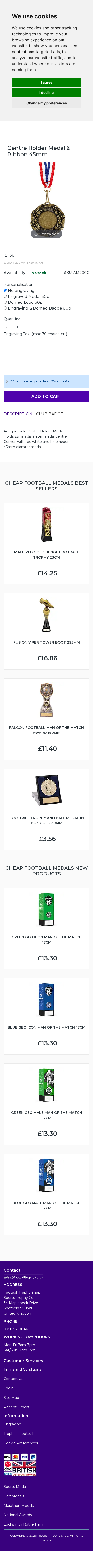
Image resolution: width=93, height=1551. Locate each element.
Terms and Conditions (22, 1369)
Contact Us (13, 1379)
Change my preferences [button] (46, 103)
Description (18, 414)
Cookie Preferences (21, 1443)
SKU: (68, 272)
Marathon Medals (19, 1505)
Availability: (15, 272)
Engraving (12, 1424)
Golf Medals (14, 1496)
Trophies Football (18, 1433)
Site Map (11, 1397)
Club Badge (49, 414)
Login (9, 1388)
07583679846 (16, 1329)
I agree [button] (46, 82)
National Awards (18, 1515)
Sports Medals (16, 1486)
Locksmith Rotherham (23, 1524)
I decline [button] (46, 92)
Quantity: (12, 319)
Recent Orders (16, 1407)
